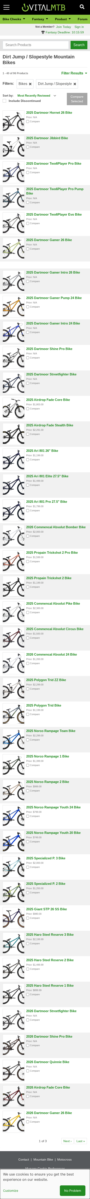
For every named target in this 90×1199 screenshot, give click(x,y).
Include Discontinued (25, 101)
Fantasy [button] (38, 19)
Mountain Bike (43, 1159)
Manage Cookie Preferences (45, 1168)
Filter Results (72, 73)
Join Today (63, 27)
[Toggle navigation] (6, 7)
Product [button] (61, 19)
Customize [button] (10, 1190)
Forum (82, 19)
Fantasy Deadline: (64, 32)
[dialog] (45, 1184)
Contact (23, 1159)
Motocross (64, 1159)
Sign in (79, 27)
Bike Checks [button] (12, 19)
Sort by (7, 95)
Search (79, 45)
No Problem (72, 1190)
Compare (35, 121)
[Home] (43, 7)
